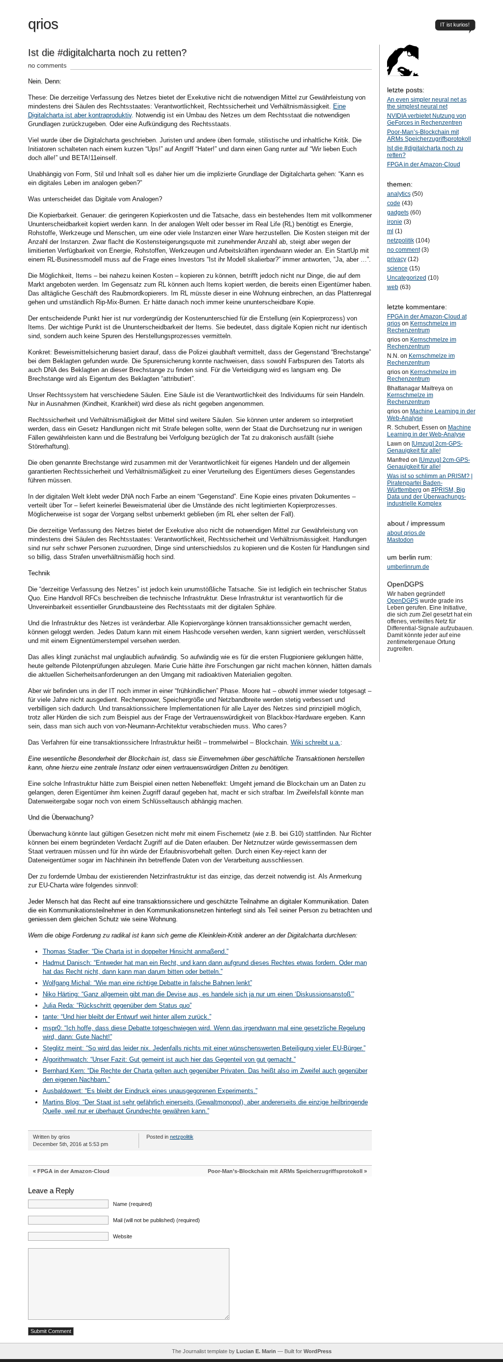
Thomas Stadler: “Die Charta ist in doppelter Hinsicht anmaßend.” (135, 951)
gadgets (398, 212)
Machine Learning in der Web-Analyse (429, 431)
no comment (403, 249)
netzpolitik (182, 1137)
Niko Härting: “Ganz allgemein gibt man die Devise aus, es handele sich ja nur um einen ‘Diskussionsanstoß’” (198, 994)
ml (390, 231)
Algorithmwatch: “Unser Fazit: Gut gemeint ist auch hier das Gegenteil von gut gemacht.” (169, 1059)
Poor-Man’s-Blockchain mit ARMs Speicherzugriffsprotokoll (285, 1171)
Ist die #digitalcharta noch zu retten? (107, 52)
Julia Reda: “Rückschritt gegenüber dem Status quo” (117, 1005)
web (392, 287)
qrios (43, 24)
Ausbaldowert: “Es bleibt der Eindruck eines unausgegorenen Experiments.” (150, 1091)
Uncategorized (406, 277)
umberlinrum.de (408, 566)
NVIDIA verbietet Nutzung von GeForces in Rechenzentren (426, 119)
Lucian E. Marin (256, 1351)
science (397, 268)
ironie (394, 221)
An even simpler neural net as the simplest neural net (427, 103)
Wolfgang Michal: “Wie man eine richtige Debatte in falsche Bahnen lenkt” (147, 983)
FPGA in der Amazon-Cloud (73, 1171)
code (393, 203)
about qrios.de (406, 533)
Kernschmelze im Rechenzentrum (421, 327)
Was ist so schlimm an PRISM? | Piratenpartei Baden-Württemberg (430, 483)
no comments (47, 65)
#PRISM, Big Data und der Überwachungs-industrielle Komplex (426, 496)
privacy (396, 259)
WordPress (318, 1351)
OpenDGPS (403, 600)
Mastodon (400, 539)
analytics (399, 193)
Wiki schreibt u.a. (315, 742)
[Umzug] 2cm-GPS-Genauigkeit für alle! (425, 447)
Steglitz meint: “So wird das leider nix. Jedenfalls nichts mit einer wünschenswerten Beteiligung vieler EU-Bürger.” (204, 1048)
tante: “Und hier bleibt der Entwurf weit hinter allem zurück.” (127, 1016)
